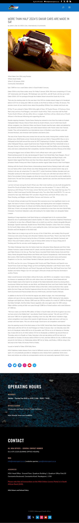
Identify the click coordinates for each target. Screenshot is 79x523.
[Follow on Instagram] (41, 517)
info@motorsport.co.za (16, 461)
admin (12, 26)
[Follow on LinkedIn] (37, 517)
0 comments (42, 26)
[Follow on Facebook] (29, 517)
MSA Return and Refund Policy (18, 490)
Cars (26, 26)
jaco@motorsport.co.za (47, 461)
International (32, 26)
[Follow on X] (33, 517)
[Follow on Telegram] (49, 517)
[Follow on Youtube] (45, 517)
